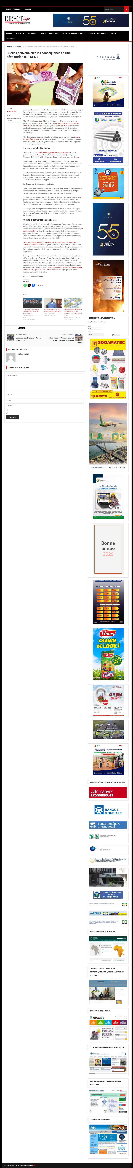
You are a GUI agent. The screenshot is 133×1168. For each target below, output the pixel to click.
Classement (54, 33)
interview (10, 39)
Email (89, 326)
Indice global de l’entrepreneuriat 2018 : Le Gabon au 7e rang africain (66, 340)
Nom (89, 331)
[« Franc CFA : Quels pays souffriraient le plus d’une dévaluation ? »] (32, 303)
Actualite (20, 33)
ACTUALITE (19, 46)
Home (10, 46)
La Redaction (12, 111)
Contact (28, 9)
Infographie (33, 33)
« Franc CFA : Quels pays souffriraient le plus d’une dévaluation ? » (31, 311)
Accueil (9, 33)
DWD (34, 1165)
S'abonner (116, 335)
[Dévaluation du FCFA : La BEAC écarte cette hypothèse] (53, 303)
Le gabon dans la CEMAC (73, 33)
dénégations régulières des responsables (53, 152)
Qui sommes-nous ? (13, 9)
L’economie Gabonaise (97, 33)
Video (43, 33)
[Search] (126, 9)
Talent (114, 33)
